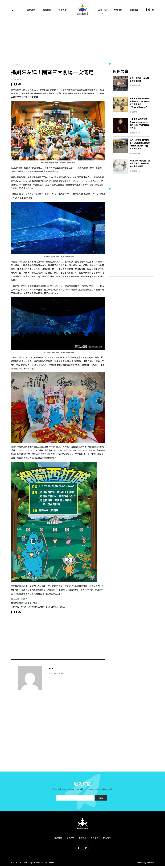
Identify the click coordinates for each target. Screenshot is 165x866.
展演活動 (14, 64)
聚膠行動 (118, 9)
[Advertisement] (82, 41)
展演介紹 (102, 9)
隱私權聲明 (49, 862)
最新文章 (31, 9)
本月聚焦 (94, 837)
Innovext (150, 862)
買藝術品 (134, 9)
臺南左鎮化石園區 (19, 599)
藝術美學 (62, 9)
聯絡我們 (107, 837)
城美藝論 (47, 9)
